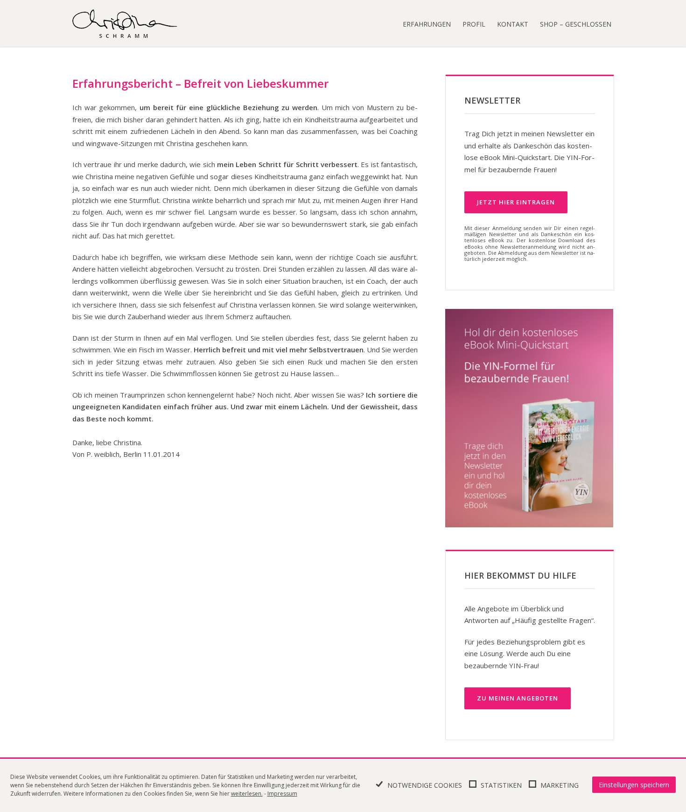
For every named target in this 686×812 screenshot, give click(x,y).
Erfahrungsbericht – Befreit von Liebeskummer (200, 83)
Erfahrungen (427, 24)
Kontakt (512, 24)
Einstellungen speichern (634, 784)
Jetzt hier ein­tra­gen (516, 202)
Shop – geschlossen (575, 24)
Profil (473, 24)
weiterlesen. (247, 794)
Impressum (282, 794)
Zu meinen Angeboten (517, 698)
